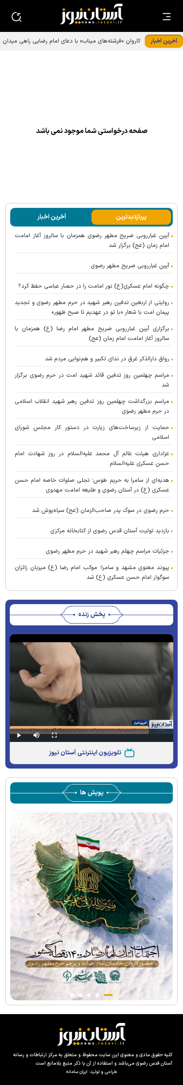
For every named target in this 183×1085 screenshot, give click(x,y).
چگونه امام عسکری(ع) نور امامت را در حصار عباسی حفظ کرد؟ (93, 286)
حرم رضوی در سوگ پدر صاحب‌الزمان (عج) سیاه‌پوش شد (100, 510)
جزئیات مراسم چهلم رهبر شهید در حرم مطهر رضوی (107, 551)
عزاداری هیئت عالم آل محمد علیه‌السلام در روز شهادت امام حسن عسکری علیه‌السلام (92, 458)
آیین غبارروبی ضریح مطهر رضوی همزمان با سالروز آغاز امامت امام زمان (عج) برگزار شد (92, 240)
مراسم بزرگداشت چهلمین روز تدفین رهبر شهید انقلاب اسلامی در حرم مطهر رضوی (92, 406)
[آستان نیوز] (91, 14)
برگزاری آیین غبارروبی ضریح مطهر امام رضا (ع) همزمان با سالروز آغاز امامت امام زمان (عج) (92, 333)
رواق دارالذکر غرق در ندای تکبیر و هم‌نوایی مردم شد (107, 359)
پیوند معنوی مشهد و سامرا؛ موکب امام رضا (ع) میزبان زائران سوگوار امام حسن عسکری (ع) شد (92, 572)
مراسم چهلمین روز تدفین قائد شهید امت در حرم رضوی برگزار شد (92, 380)
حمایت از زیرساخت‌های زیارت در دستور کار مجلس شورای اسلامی (92, 432)
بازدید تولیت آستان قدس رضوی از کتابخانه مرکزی (109, 531)
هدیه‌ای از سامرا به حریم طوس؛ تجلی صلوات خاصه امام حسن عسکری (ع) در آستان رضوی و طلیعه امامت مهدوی (92, 485)
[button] (108, 995)
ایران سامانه (77, 1072)
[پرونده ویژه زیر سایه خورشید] (91, 906)
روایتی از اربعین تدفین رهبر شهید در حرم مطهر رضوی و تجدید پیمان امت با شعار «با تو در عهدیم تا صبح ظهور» (92, 307)
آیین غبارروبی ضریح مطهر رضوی (130, 265)
